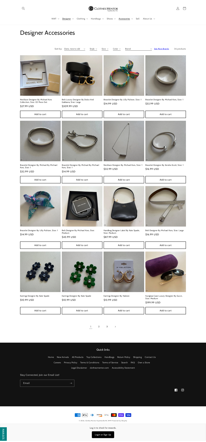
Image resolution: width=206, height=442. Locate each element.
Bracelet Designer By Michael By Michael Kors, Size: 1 (38, 166)
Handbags (109, 357)
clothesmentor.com (99, 367)
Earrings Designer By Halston (117, 296)
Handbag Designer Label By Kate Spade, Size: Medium (122, 231)
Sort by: (58, 48)
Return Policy (123, 357)
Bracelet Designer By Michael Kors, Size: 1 (164, 99)
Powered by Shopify (119, 421)
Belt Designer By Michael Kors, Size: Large (164, 230)
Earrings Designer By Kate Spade (34, 296)
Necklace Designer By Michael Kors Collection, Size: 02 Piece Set (36, 100)
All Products (78, 357)
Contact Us (150, 357)
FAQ (133, 362)
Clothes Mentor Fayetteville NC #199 (98, 421)
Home (51, 357)
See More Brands (161, 49)
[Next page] (115, 326)
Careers (57, 362)
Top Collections (93, 357)
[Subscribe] (71, 383)
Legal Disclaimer (79, 367)
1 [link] (90, 326)
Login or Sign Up (103, 434)
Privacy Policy (70, 362)
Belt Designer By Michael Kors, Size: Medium (78, 231)
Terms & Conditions (89, 362)
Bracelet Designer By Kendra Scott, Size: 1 (164, 165)
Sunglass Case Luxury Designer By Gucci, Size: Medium (163, 297)
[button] (23, 8)
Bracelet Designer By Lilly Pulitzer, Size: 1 (122, 99)
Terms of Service (110, 362)
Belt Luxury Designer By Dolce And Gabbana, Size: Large (78, 100)
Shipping (137, 357)
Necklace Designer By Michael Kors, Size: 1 (123, 165)
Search (124, 362)
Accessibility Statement (123, 367)
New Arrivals (63, 357)
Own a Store (144, 362)
